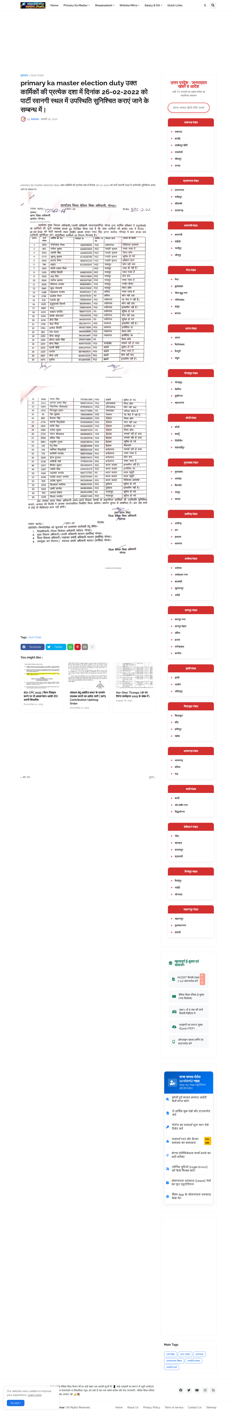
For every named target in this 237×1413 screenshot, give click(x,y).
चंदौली (178, 241)
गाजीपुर (178, 248)
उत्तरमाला (199, 1354)
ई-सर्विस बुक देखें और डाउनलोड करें (191, 1113)
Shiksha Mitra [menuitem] (128, 5)
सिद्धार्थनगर (180, 811)
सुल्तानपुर (179, 588)
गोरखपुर (178, 382)
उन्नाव (177, 165)
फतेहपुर (178, 196)
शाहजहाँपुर (179, 447)
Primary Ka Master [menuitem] (76, 5)
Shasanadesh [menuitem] (103, 5)
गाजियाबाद (179, 299)
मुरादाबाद (179, 471)
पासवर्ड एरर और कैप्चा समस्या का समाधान (190, 1141)
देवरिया (178, 389)
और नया (26, 777)
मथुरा (177, 357)
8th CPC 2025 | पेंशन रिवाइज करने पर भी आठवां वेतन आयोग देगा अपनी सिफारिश (41, 696)
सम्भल (177, 498)
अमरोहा (178, 478)
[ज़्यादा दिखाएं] (92, 647)
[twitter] (189, 1390)
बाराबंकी (178, 581)
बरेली (177, 426)
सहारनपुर (179, 918)
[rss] (213, 1390)
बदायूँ (177, 433)
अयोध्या (178, 567)
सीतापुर (178, 158)
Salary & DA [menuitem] (152, 5)
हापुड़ (177, 306)
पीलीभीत (178, 440)
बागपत (178, 313)
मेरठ (176, 279)
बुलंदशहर (179, 286)
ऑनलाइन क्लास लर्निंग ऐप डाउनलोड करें (190, 1041)
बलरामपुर (179, 849)
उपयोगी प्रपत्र (193, 1360)
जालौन (178, 684)
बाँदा (176, 722)
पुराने (151, 777)
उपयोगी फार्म (171, 1367)
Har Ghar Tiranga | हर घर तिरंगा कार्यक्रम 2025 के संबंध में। (133, 694)
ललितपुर (179, 691)
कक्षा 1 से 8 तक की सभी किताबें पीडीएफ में (191, 1011)
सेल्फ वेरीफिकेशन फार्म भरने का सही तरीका (191, 1155)
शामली (178, 932)
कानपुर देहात (180, 626)
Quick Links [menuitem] (174, 5)
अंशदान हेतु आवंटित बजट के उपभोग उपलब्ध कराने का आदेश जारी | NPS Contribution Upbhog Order (88, 698)
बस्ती (177, 798)
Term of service (174, 1407)
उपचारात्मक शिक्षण (174, 1360)
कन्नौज (178, 653)
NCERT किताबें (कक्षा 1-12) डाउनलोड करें (190, 979)
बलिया (177, 766)
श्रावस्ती (179, 856)
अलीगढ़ (178, 523)
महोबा (177, 735)
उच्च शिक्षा (170, 1354)
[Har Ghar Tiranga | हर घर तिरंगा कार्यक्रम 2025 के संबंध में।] (134, 676)
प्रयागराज (179, 189)
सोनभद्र (178, 894)
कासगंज (178, 543)
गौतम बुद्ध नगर (181, 292)
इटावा (177, 639)
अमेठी (177, 595)
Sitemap (211, 1407)
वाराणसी (178, 234)
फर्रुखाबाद (179, 646)
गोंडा (177, 835)
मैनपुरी (178, 351)
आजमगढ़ (179, 760)
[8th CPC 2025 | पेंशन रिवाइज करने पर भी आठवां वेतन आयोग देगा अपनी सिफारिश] (42, 676)
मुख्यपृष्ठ (24, 75)
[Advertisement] (118, 42)
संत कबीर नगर (181, 804)
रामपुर (177, 492)
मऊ (176, 773)
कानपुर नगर (180, 619)
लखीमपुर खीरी (181, 145)
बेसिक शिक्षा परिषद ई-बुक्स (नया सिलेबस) (191, 996)
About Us (132, 1407)
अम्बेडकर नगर (181, 574)
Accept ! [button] (16, 1403)
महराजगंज (179, 402)
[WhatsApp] (70, 647)
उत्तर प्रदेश (185, 1354)
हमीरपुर (178, 729)
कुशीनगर (179, 395)
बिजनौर (178, 485)
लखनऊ (178, 131)
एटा (176, 529)
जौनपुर (178, 255)
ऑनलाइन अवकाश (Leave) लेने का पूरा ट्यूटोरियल (191, 1182)
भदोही (177, 887)
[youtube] (197, 1390)
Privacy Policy (151, 1407)
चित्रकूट (179, 715)
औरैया (177, 632)
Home (119, 1407)
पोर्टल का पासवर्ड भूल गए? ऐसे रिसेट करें (190, 1127)
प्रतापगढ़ (179, 210)
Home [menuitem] (54, 5)
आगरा (177, 337)
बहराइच (178, 842)
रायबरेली (179, 152)
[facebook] (181, 1390)
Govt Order (37, 75)
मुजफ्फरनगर (180, 925)
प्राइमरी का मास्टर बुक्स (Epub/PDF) (191, 1026)
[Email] (85, 647)
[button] (205, 5)
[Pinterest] (77, 647)
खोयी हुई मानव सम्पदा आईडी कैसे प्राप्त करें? (189, 1099)
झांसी (177, 677)
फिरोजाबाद (179, 344)
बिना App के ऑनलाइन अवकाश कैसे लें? (191, 1196)
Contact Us (195, 1407)
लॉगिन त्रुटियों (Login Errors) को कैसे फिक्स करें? (190, 1169)
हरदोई (177, 138)
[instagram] (205, 1390)
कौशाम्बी (178, 203)
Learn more (34, 1395)
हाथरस (178, 536)
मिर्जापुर (178, 880)
